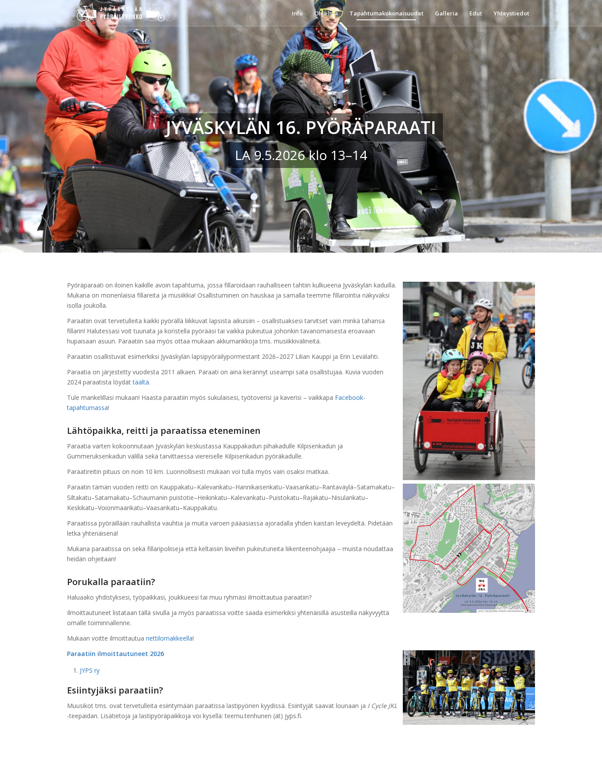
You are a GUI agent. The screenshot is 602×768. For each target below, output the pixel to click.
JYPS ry (90, 670)
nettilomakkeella (169, 638)
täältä (141, 382)
